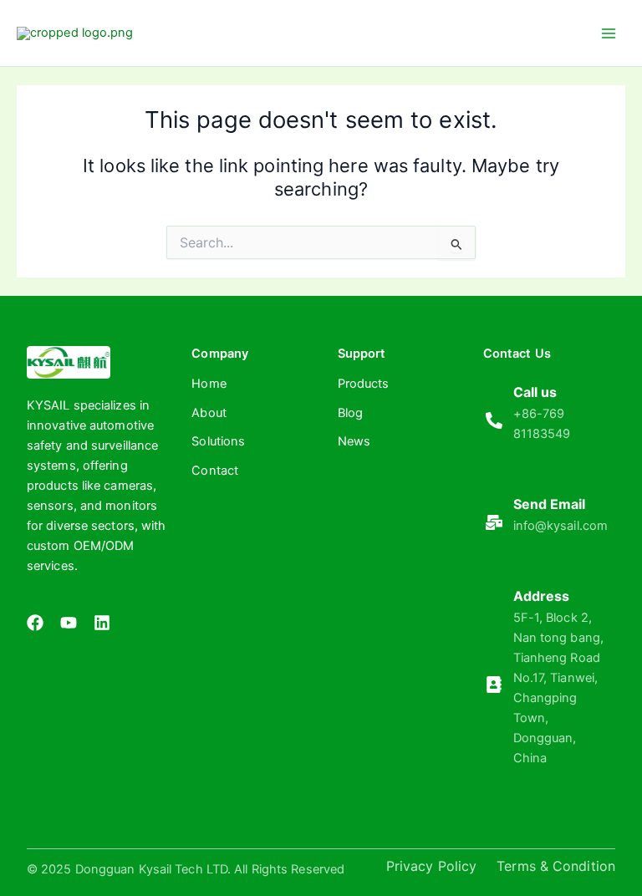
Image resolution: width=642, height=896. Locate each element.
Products (364, 383)
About (209, 412)
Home (208, 383)
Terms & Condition (556, 866)
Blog (350, 412)
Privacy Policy (431, 866)
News (354, 441)
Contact (214, 470)
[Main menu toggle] (608, 32)
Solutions (218, 441)
